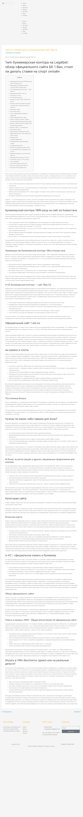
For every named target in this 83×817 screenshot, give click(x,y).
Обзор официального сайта (18, 117)
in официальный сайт (16, 145)
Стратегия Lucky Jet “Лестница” (19, 159)
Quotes (25, 9)
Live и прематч (14, 161)
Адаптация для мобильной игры (19, 131)
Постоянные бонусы (16, 97)
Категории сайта (15, 109)
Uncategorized (10, 53)
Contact (25, 15)
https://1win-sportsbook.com (13, 260)
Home (24, 3)
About (24, 5)
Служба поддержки (16, 139)
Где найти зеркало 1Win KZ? (18, 163)
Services (25, 7)
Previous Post (6, 711)
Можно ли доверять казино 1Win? (20, 147)
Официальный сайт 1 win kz (18, 93)
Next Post (77, 711)
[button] (25, 19)
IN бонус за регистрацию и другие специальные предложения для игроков (20, 105)
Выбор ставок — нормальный (19, 127)
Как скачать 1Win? (15, 129)
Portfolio (25, 11)
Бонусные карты (15, 111)
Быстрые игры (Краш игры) (18, 167)
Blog (24, 13)
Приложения (14, 137)
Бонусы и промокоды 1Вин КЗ (19, 165)
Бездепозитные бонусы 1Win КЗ (19, 157)
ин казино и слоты (15, 95)
